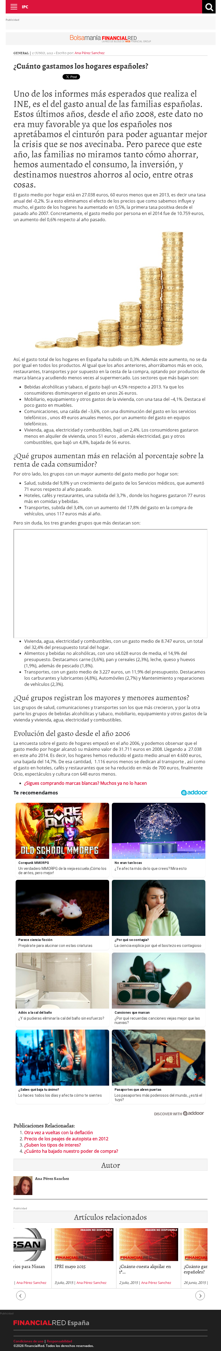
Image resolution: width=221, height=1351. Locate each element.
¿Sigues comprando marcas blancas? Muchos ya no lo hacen (85, 783)
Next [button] (200, 1298)
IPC (25, 6)
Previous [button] (21, 1298)
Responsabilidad (59, 1341)
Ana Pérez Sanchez (90, 52)
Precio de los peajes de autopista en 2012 (66, 1139)
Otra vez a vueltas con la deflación (58, 1132)
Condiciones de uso (28, 1341)
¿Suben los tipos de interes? (52, 1145)
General (21, 52)
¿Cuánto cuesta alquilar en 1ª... (107, 1269)
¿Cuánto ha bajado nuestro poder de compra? (71, 1151)
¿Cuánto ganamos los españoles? (166, 1269)
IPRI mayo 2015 (32, 1266)
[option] (45, 1258)
